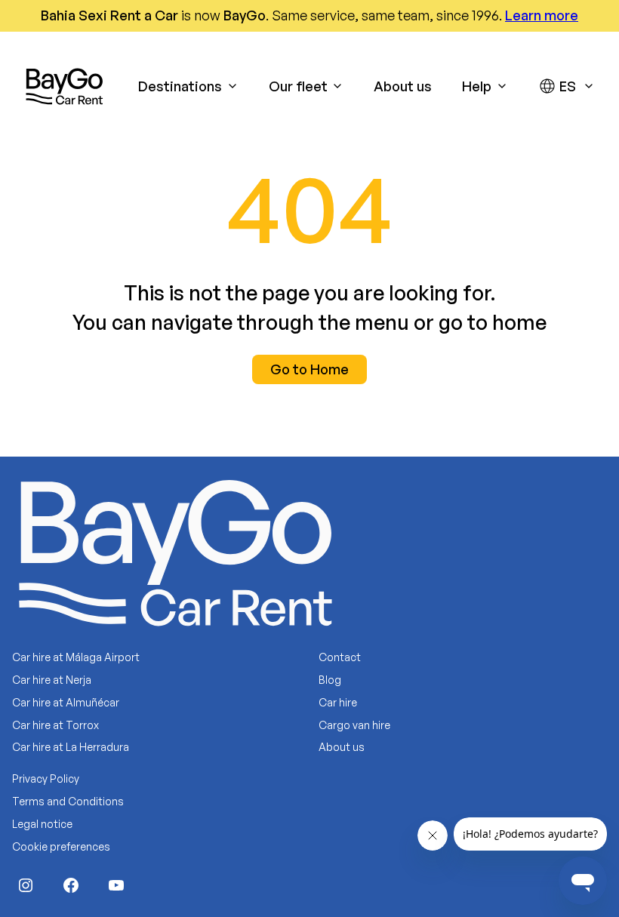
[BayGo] (64, 86)
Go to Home (309, 369)
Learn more (541, 15)
